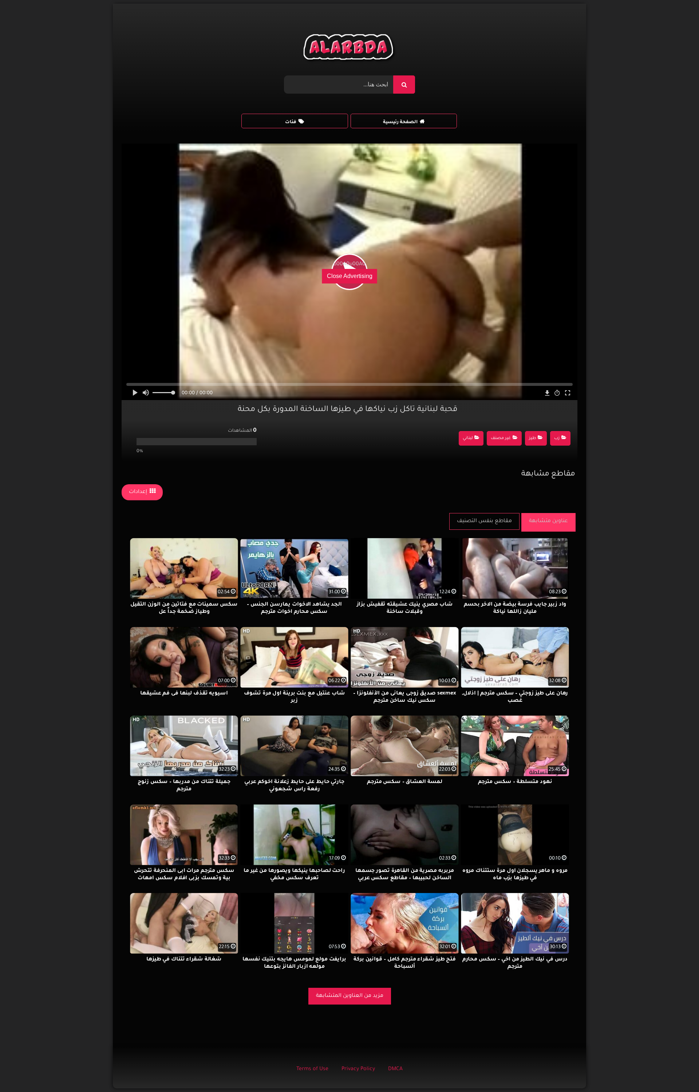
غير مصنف (501, 438)
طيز (532, 438)
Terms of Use (312, 1069)
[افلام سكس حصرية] (349, 49)
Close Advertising (349, 276)
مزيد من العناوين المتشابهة (349, 996)
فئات (290, 122)
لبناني (468, 438)
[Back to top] (675, 1070)
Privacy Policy (358, 1069)
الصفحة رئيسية (400, 122)
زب (557, 438)
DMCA (395, 1069)
